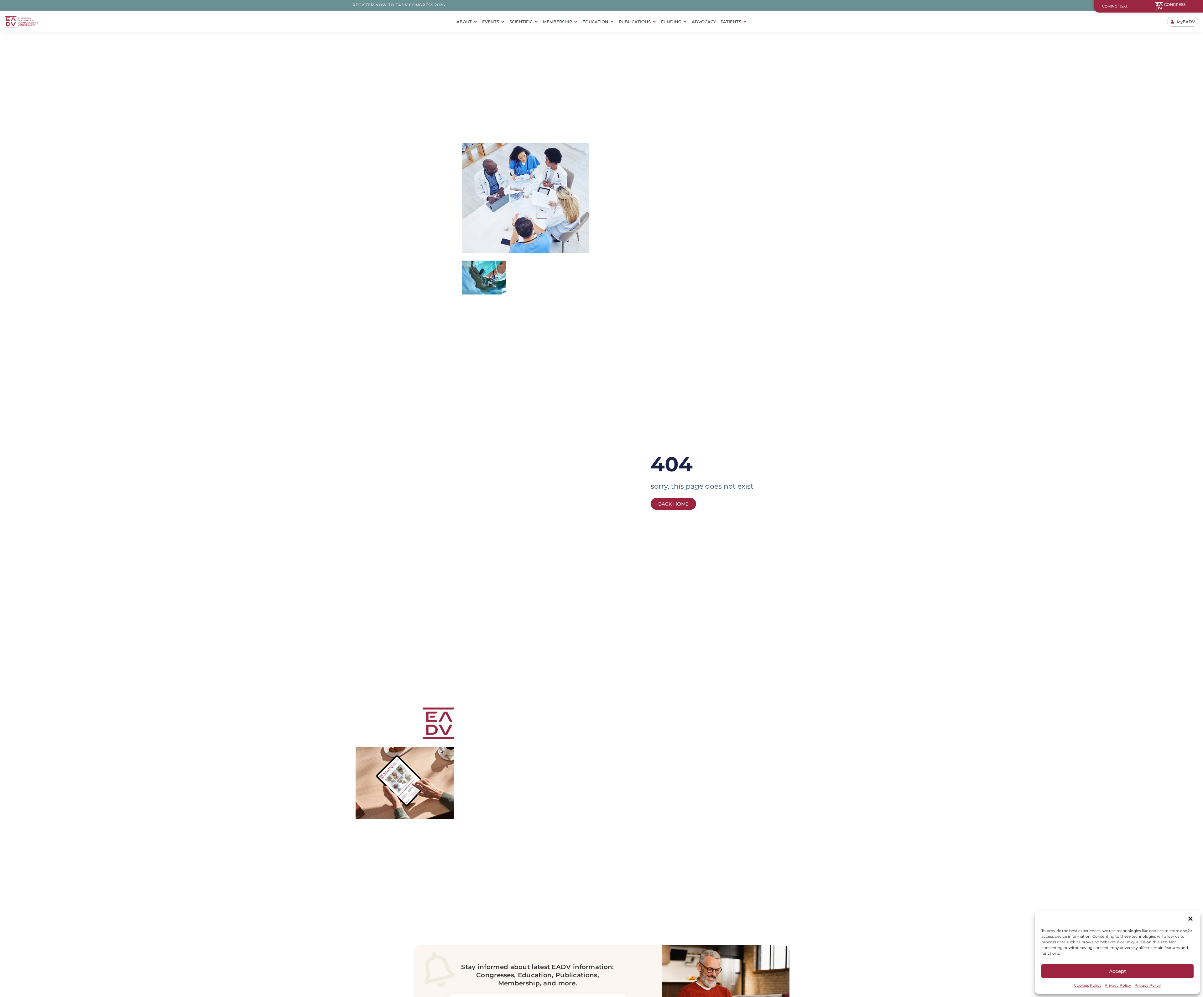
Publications (635, 21)
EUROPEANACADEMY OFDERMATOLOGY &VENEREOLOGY (28, 21)
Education (595, 21)
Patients (731, 21)
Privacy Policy (1118, 985)
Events (490, 21)
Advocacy (704, 21)
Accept (1117, 971)
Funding (671, 21)
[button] (1190, 918)
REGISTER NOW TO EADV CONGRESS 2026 (349, 5)
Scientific (521, 21)
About (464, 21)
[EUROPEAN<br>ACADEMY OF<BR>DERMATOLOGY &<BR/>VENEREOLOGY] (11, 22)
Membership (557, 21)
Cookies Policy (1087, 985)
